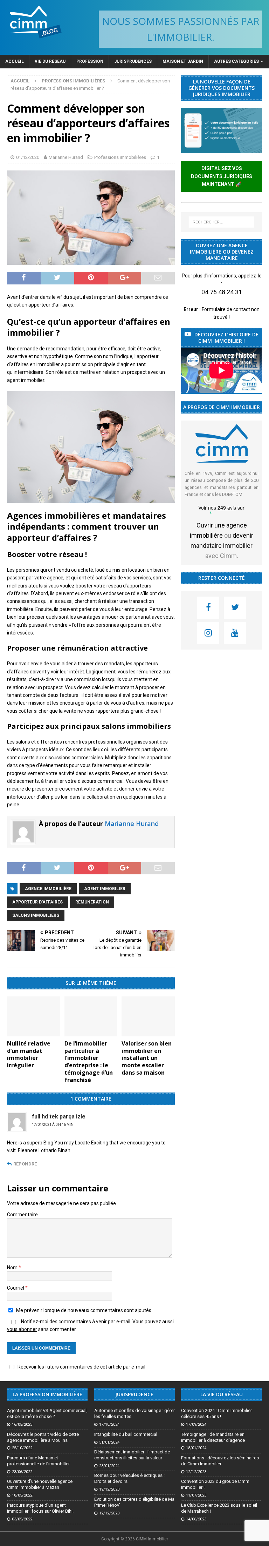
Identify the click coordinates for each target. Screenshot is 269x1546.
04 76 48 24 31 (221, 292)
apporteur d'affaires (37, 902)
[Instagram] (208, 633)
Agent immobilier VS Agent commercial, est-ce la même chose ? (47, 1413)
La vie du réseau (221, 1394)
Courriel (16, 1288)
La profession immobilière (47, 1394)
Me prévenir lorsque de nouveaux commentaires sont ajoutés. (84, 1310)
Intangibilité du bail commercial (125, 1434)
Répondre (25, 1164)
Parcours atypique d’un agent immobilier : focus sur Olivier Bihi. (40, 1508)
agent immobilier (104, 888)
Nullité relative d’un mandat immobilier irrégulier (28, 1054)
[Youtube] (235, 633)
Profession (89, 61)
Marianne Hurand (66, 157)
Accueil (14, 61)
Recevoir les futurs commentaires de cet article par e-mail (81, 1367)
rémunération (92, 902)
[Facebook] (208, 608)
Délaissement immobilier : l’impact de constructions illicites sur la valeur (132, 1454)
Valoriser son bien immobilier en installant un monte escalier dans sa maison (147, 1058)
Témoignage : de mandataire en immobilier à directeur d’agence (213, 1437)
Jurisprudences (133, 61)
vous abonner (22, 1329)
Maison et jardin (183, 61)
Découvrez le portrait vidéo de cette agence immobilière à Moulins (43, 1437)
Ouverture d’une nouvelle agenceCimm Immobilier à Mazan (40, 1484)
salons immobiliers (35, 915)
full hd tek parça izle (58, 1116)
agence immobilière (48, 888)
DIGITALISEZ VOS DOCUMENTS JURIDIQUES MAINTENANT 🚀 (221, 176)
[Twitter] (235, 608)
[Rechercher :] (221, 222)
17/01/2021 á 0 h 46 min (53, 1125)
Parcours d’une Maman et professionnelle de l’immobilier (38, 1460)
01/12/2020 (27, 157)
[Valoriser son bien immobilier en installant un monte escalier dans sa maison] (148, 1016)
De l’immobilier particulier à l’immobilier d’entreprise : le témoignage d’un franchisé (88, 1062)
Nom (13, 1267)
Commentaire (22, 1214)
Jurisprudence (134, 1394)
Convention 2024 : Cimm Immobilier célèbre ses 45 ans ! (216, 1413)
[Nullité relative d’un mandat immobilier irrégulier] (33, 1016)
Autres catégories (236, 61)
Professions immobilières (120, 157)
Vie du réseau (50, 61)
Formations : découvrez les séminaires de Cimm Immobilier (220, 1460)
